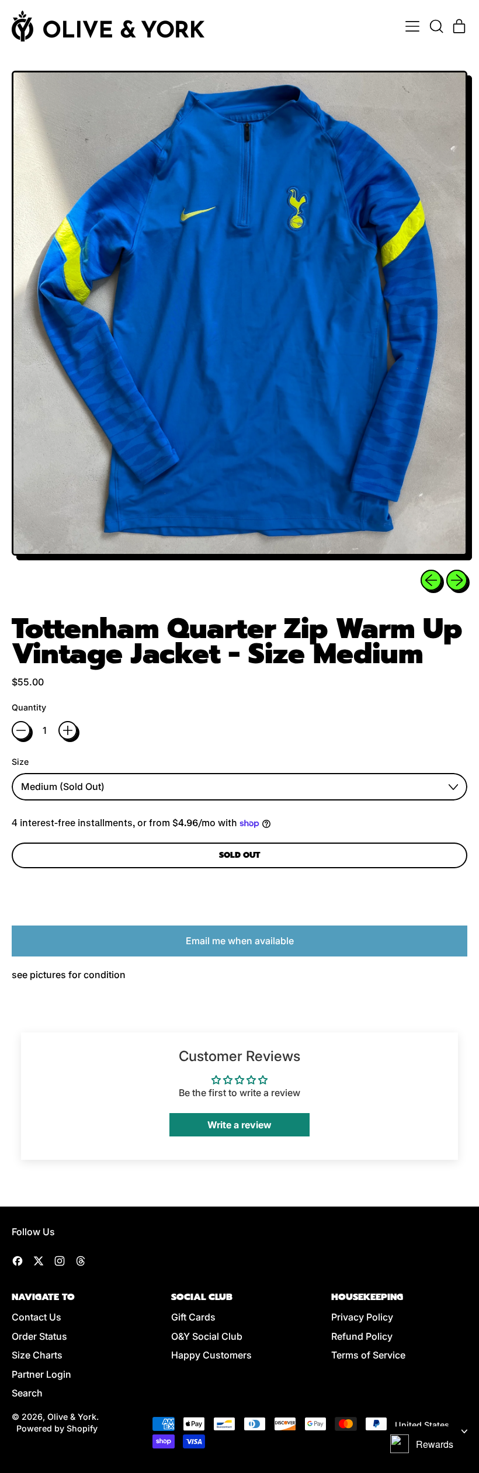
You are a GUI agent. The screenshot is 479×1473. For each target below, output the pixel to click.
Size (20, 762)
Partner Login (41, 1374)
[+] (67, 730)
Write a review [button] (239, 1125)
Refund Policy (362, 1336)
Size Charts (37, 1355)
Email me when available (240, 941)
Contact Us (36, 1317)
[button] (436, 26)
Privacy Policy (362, 1317)
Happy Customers (211, 1355)
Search (27, 1393)
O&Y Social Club (206, 1336)
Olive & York (71, 1417)
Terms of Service (368, 1355)
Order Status (39, 1336)
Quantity (29, 707)
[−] (21, 730)
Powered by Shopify (57, 1428)
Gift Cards (193, 1317)
